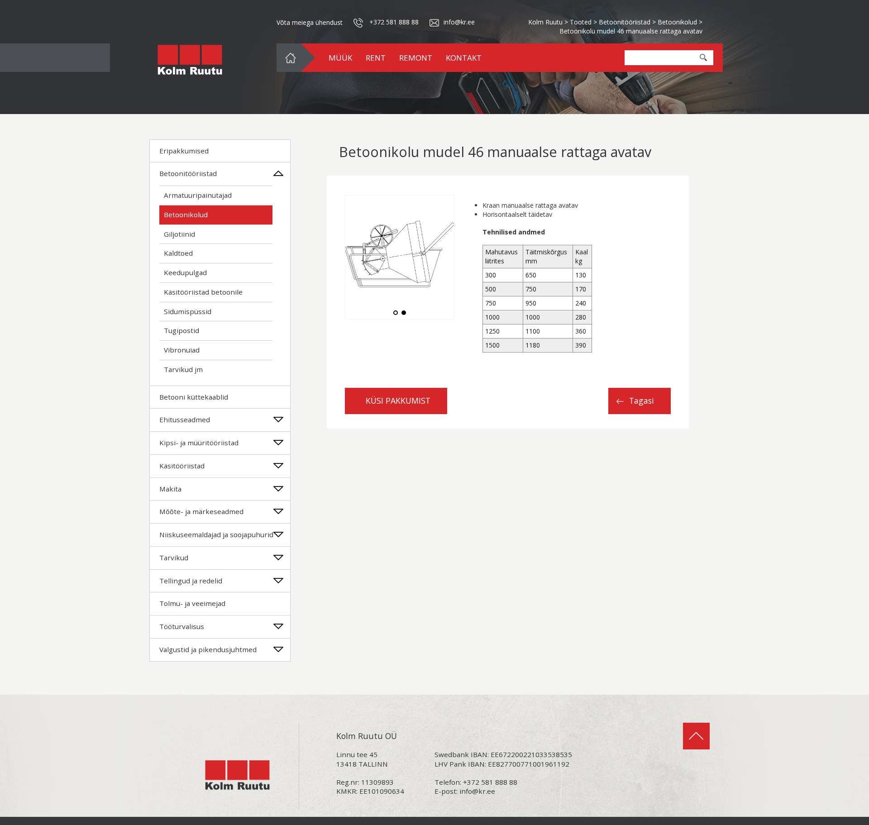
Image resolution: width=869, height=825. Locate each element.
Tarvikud (173, 557)
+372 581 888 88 (394, 22)
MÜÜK (340, 57)
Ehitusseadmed (184, 419)
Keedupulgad (185, 272)
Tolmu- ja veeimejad (192, 603)
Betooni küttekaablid (193, 396)
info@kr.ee (477, 791)
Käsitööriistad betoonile (203, 291)
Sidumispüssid (187, 311)
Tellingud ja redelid (190, 580)
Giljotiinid (179, 233)
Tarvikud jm (183, 369)
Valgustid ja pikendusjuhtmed (208, 649)
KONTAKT (464, 57)
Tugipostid (181, 330)
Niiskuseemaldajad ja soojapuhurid (216, 534)
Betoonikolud (186, 214)
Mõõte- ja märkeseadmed (201, 511)
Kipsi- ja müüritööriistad (199, 442)
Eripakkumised (184, 150)
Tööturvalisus (181, 626)
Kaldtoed (178, 253)
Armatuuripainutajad (198, 195)
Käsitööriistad (182, 465)
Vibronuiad (182, 349)
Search (703, 57)
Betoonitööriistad (188, 173)
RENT (376, 57)
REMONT (415, 57)
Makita (170, 488)
